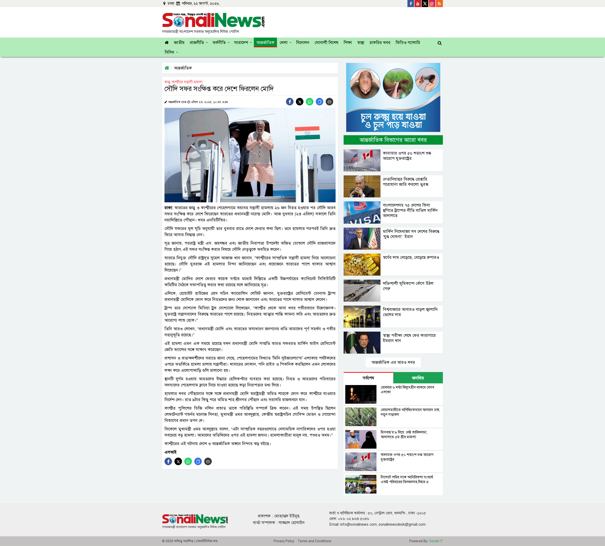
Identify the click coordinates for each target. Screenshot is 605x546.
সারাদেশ (241, 42)
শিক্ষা (348, 42)
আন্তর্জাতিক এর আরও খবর (393, 362)
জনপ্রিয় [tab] (418, 378)
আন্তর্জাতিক (265, 42)
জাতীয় (179, 42)
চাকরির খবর (380, 42)
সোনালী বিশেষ (326, 42)
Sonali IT (436, 541)
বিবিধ (169, 52)
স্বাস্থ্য (360, 42)
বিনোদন (302, 42)
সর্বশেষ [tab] (368, 378)
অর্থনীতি (219, 42)
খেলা (284, 42)
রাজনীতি (197, 42)
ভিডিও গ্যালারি (408, 42)
